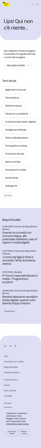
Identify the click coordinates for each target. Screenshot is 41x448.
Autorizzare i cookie (12, 432)
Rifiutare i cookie (24, 432)
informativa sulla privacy (17, 424)
